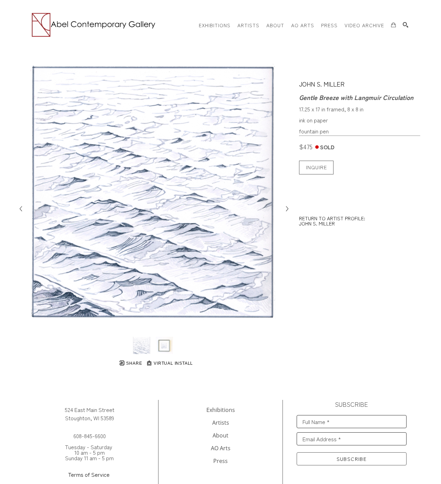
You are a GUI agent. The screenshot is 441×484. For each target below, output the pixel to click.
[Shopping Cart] (393, 25)
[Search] (405, 25)
